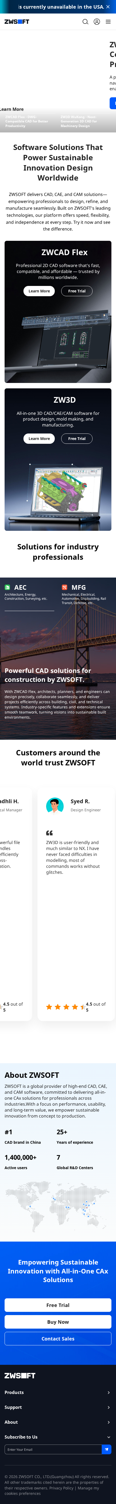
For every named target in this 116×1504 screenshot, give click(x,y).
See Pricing (62, 103)
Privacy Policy (61, 1487)
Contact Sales (58, 1338)
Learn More (22, 103)
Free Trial (77, 291)
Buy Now (58, 1322)
